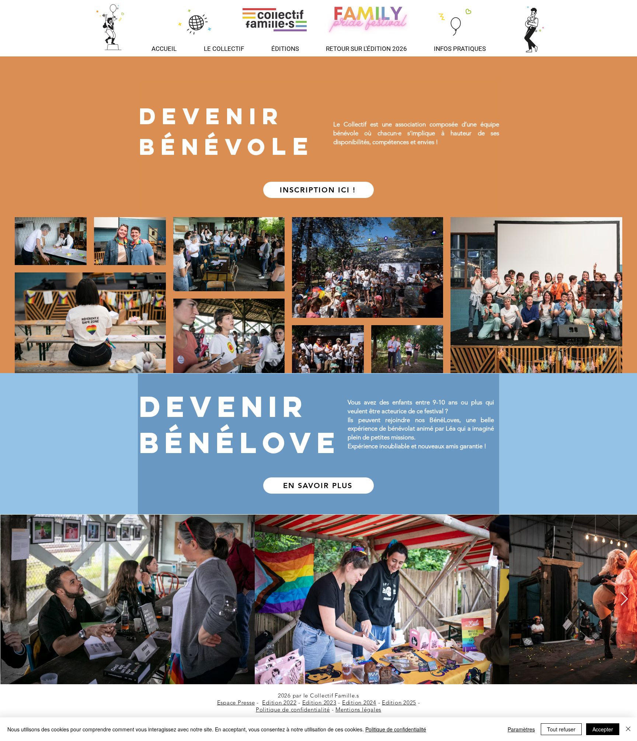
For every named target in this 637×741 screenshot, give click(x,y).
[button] (285, 45)
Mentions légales (358, 709)
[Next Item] (600, 295)
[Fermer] (628, 729)
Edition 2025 (399, 702)
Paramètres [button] (521, 729)
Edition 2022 (279, 702)
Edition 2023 (319, 702)
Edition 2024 (359, 702)
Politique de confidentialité (293, 709)
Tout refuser (561, 729)
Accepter (602, 729)
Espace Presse (236, 702)
